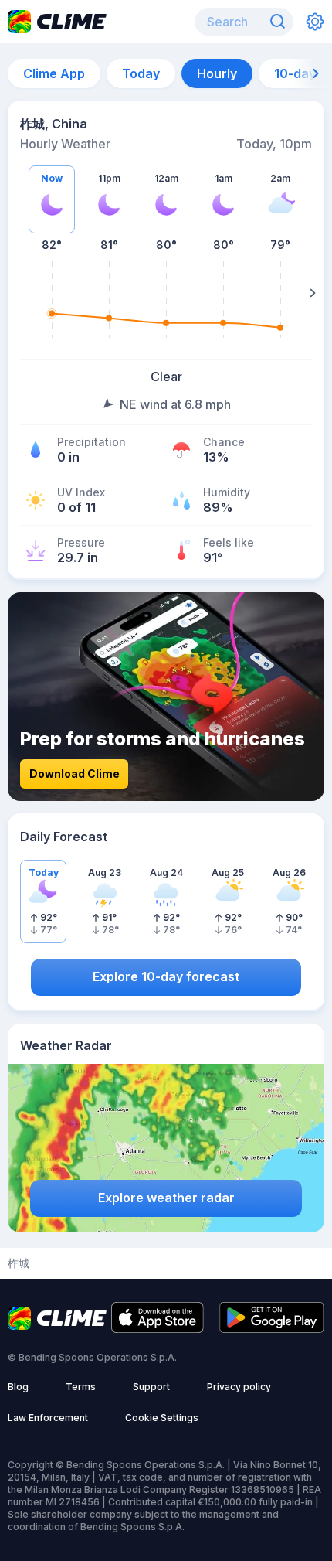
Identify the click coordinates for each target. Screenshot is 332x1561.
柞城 (18, 1263)
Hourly (217, 73)
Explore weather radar (166, 1197)
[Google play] (271, 1328)
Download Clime (74, 773)
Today (141, 73)
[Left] (19, 293)
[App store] (157, 1328)
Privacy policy (239, 1386)
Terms (81, 1386)
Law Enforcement (48, 1417)
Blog (18, 1386)
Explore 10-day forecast (166, 976)
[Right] (312, 293)
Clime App (54, 73)
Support (151, 1386)
